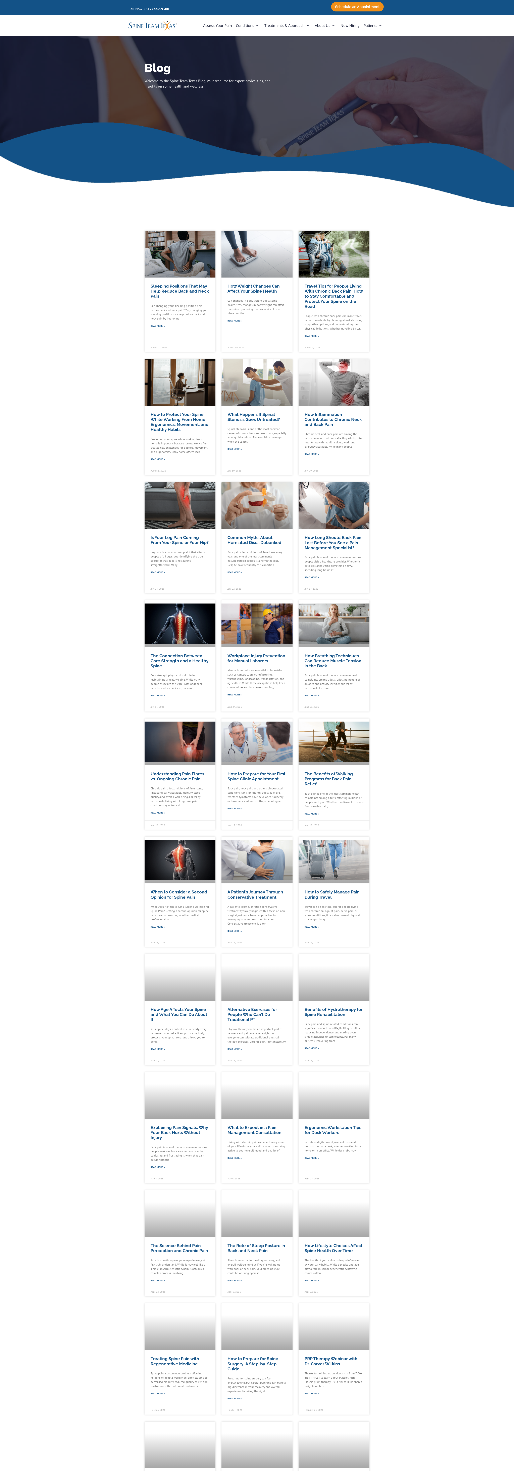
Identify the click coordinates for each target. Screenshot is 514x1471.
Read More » (158, 325)
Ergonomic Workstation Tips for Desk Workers (333, 1130)
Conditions (245, 25)
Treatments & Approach (284, 25)
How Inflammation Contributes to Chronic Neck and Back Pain (333, 419)
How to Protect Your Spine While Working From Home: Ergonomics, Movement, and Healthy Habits (180, 422)
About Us (322, 25)
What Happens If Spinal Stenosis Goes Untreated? (253, 417)
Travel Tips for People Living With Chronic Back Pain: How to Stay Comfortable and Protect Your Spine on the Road (334, 296)
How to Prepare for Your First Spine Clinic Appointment (256, 776)
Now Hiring (350, 25)
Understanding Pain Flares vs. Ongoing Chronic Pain (177, 776)
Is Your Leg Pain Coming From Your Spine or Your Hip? (180, 540)
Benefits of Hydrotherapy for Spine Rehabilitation (334, 1012)
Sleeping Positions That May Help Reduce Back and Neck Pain (180, 291)
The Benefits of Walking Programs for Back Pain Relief (329, 778)
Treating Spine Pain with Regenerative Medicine (175, 1361)
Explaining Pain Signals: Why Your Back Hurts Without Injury (179, 1132)
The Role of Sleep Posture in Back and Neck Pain (256, 1248)
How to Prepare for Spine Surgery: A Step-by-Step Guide (252, 1363)
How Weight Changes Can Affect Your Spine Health (253, 289)
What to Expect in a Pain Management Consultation (254, 1130)
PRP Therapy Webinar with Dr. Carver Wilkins (331, 1361)
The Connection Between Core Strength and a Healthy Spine (179, 660)
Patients (370, 25)
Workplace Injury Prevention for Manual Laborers (256, 658)
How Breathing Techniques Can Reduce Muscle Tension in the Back (333, 660)
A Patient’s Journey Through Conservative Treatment (255, 894)
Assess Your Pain (217, 25)
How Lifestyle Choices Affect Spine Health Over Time (333, 1248)
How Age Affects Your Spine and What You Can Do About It (179, 1014)
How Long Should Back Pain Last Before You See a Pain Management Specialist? (333, 542)
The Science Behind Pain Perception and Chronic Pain (179, 1248)
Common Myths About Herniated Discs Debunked (254, 540)
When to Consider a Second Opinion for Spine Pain (179, 894)
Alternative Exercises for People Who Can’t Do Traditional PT (252, 1014)
